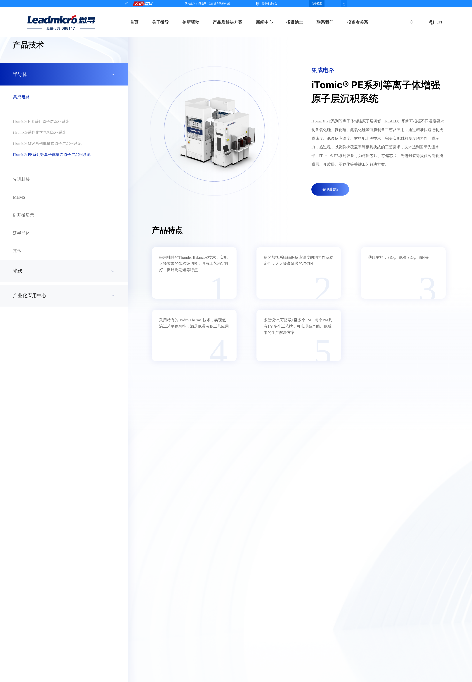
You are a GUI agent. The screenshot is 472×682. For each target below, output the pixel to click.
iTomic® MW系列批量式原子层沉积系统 (47, 143)
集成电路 (21, 96)
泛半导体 (21, 233)
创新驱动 (190, 22)
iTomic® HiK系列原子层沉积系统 (41, 121)
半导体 (20, 74)
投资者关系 (357, 22)
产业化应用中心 (29, 295)
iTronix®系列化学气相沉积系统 (39, 132)
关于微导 (160, 22)
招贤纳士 (294, 22)
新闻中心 (264, 22)
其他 (17, 251)
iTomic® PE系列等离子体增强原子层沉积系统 (52, 154)
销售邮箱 (330, 189)
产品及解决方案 (227, 22)
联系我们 (325, 22)
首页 (134, 22)
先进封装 (21, 179)
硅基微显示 (23, 215)
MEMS (19, 197)
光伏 (17, 271)
